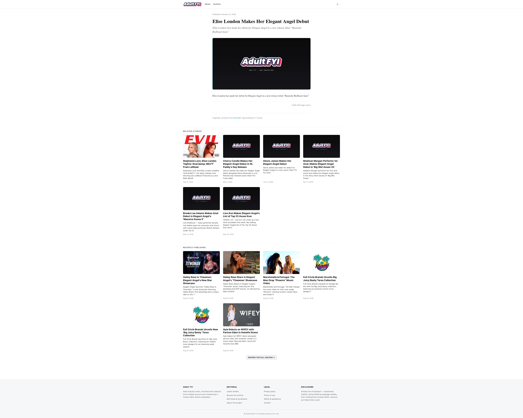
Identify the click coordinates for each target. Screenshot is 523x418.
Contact (267, 403)
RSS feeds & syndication (237, 399)
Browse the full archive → (261, 357)
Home (207, 4)
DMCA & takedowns (272, 399)
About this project (234, 403)
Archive (217, 4)
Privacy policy (269, 391)
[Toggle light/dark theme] (337, 4)
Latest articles (233, 391)
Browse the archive (235, 395)
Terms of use (269, 395)
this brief (237, 118)
